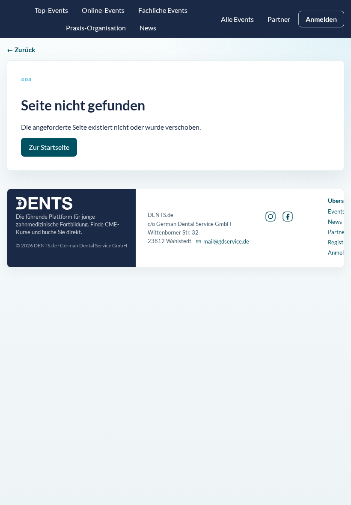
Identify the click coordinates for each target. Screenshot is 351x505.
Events (336, 211)
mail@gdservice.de (226, 241)
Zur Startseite (49, 147)
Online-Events (103, 10)
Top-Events (51, 10)
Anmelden (321, 19)
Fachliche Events (162, 10)
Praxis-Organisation (96, 28)
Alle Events (237, 19)
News (335, 221)
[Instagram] (271, 217)
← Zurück (21, 49)
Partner (279, 19)
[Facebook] (288, 217)
